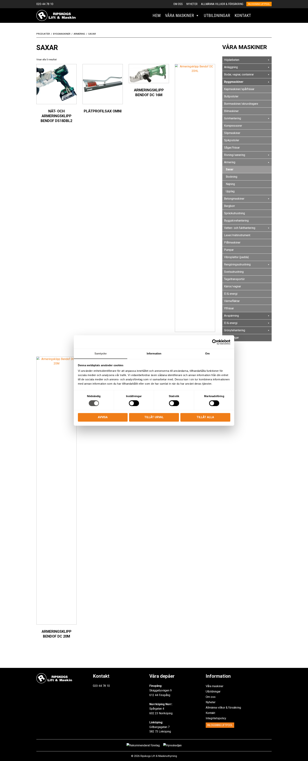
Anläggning (231, 67)
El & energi (230, 293)
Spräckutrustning (234, 213)
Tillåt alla (205, 417)
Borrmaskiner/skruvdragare (241, 103)
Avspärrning (231, 315)
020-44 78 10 (44, 4)
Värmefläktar (232, 301)
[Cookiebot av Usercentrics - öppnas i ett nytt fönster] (214, 342)
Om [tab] (207, 353)
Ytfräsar (229, 308)
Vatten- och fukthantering (239, 228)
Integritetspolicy (216, 718)
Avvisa (103, 417)
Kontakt (243, 15)
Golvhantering (232, 118)
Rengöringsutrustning (237, 264)
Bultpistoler (231, 96)
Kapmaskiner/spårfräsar (239, 89)
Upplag (230, 191)
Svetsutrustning (234, 271)
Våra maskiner (179, 15)
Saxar (229, 169)
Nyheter (191, 4)
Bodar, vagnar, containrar (239, 74)
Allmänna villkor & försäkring (222, 4)
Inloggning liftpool (259, 4)
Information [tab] (154, 353)
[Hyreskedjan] (267, 15)
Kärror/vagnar (232, 286)
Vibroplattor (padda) (236, 257)
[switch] (134, 403)
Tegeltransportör (234, 279)
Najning (230, 184)
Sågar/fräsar (232, 147)
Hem (157, 15)
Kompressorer (233, 125)
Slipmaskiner (232, 133)
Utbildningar (217, 15)
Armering (229, 162)
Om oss (178, 4)
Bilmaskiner (231, 111)
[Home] (56, 15)
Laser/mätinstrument (237, 235)
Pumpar (229, 250)
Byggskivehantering (236, 220)
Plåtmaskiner (232, 242)
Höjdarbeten (231, 60)
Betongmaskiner (234, 198)
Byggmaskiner (233, 81)
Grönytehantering (234, 330)
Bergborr (229, 206)
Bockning (231, 176)
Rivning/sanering (234, 155)
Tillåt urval (154, 417)
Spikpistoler (231, 140)
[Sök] (257, 15)
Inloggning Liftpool (220, 725)
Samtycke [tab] (100, 353)
